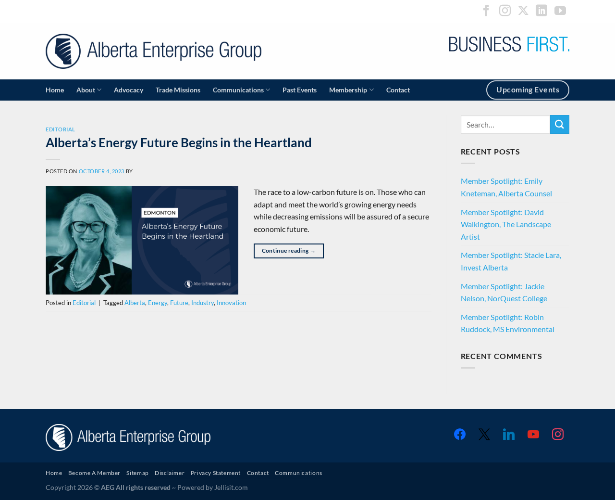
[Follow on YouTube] (560, 11)
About (85, 90)
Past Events (300, 90)
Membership (348, 90)
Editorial (60, 129)
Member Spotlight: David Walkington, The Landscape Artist (506, 224)
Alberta (134, 303)
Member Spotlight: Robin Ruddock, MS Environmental (507, 323)
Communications (238, 90)
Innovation (231, 303)
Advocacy (128, 90)
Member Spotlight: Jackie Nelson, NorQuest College (504, 292)
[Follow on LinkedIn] (541, 11)
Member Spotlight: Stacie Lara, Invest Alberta (511, 261)
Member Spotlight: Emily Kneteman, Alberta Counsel (506, 187)
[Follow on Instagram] (505, 11)
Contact (398, 90)
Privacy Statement (216, 472)
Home (55, 90)
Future (179, 303)
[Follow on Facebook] (486, 11)
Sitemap (137, 472)
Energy (157, 303)
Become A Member (94, 472)
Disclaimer (169, 472)
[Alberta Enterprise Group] (153, 51)
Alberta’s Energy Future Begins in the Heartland (179, 142)
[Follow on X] (523, 11)
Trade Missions (178, 90)
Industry (202, 303)
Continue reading (289, 250)
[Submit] (559, 124)
